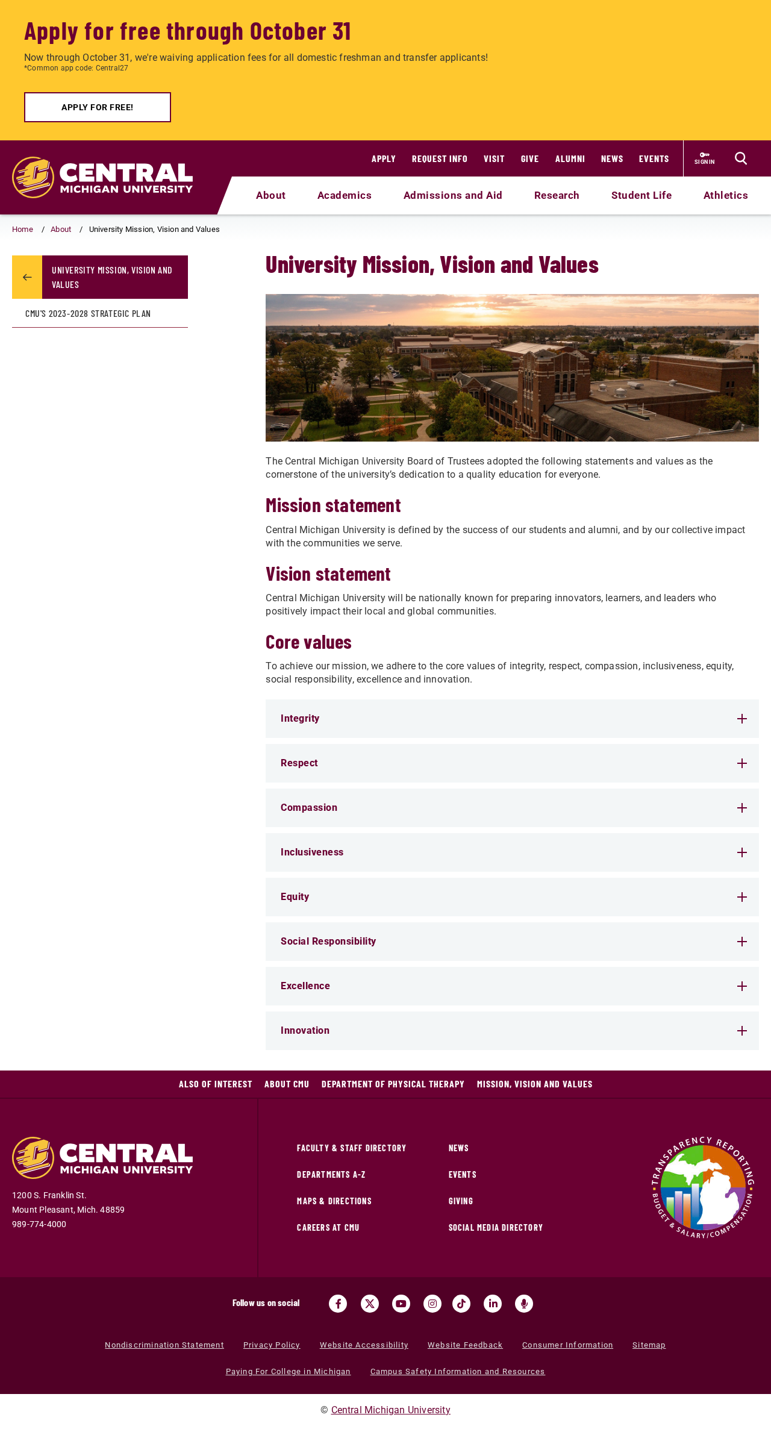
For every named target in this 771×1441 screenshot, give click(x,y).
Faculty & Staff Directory (352, 1148)
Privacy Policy (272, 1344)
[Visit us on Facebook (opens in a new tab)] (338, 1303)
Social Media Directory (496, 1227)
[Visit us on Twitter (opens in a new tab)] (370, 1303)
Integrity (300, 718)
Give (530, 158)
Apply (384, 158)
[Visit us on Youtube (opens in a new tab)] (401, 1303)
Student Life (641, 195)
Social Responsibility (328, 941)
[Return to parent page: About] (27, 277)
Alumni (570, 158)
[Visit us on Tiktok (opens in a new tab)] (461, 1303)
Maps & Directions (334, 1201)
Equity (295, 896)
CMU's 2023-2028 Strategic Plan (88, 313)
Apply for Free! (97, 107)
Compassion (309, 807)
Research (557, 195)
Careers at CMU (328, 1227)
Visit (494, 158)
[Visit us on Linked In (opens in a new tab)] (492, 1303)
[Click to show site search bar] (741, 158)
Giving (461, 1201)
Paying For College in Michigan (288, 1371)
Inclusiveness (312, 852)
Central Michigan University (391, 1410)
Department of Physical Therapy (393, 1083)
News (612, 158)
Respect (299, 763)
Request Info (440, 158)
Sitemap (649, 1344)
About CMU (287, 1083)
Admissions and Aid (453, 195)
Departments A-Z (331, 1174)
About (271, 195)
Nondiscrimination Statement (164, 1344)
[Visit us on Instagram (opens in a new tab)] (432, 1303)
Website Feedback (465, 1344)
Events (654, 158)
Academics (344, 195)
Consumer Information (567, 1344)
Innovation (305, 1030)
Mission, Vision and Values (535, 1083)
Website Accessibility (364, 1344)
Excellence (305, 986)
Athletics (726, 195)
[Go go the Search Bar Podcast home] (524, 1303)
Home (22, 229)
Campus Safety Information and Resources (458, 1371)
